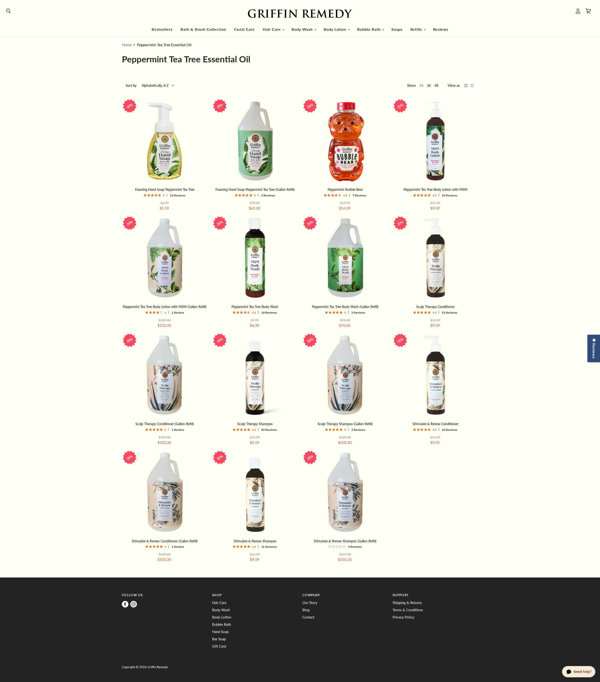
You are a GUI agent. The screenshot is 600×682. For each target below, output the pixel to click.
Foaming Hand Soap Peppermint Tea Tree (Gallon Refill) (255, 189)
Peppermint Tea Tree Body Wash (255, 307)
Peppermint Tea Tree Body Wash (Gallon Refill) (345, 307)
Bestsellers (162, 29)
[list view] (472, 85)
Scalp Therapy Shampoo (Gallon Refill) (345, 424)
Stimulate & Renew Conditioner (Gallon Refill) (165, 541)
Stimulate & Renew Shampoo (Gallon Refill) (345, 541)
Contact (308, 617)
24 (421, 85)
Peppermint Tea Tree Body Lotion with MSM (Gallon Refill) (164, 307)
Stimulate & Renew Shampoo (255, 541)
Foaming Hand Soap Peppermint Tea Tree (164, 189)
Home (127, 45)
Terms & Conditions (408, 610)
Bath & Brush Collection (203, 29)
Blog (306, 610)
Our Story (309, 602)
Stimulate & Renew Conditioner (435, 424)
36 (429, 85)
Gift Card (219, 646)
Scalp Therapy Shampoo (255, 424)
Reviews (441, 29)
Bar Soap (219, 639)
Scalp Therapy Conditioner (435, 307)
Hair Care (272, 29)
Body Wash (303, 29)
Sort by (131, 85)
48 (436, 85)
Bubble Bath (369, 29)
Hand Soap (220, 632)
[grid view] (466, 85)
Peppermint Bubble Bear (345, 189)
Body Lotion (335, 29)
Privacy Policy (403, 617)
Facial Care (244, 29)
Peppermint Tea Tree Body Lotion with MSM (435, 189)
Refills (416, 29)
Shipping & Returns (407, 602)
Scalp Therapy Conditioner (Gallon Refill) (164, 424)
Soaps (396, 29)
